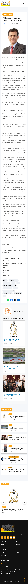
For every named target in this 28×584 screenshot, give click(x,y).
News (2, 544)
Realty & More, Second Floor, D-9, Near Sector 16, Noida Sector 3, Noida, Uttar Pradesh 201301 (13, 572)
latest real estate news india (8, 290)
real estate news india (7, 293)
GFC (18, 282)
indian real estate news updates (9, 285)
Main (2, 547)
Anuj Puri (5, 280)
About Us (17, 549)
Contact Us (17, 552)
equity (13, 282)
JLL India (15, 288)
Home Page (17, 544)
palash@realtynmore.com (10, 566)
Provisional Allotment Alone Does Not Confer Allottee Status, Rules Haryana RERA (12, 511)
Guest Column (4, 549)
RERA (4, 295)
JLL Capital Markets (7, 288)
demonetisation (6, 282)
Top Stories (3, 555)
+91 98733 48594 (8, 564)
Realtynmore (7, 23)
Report (2, 552)
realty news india (17, 293)
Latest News (18, 547)
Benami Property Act (14, 280)
